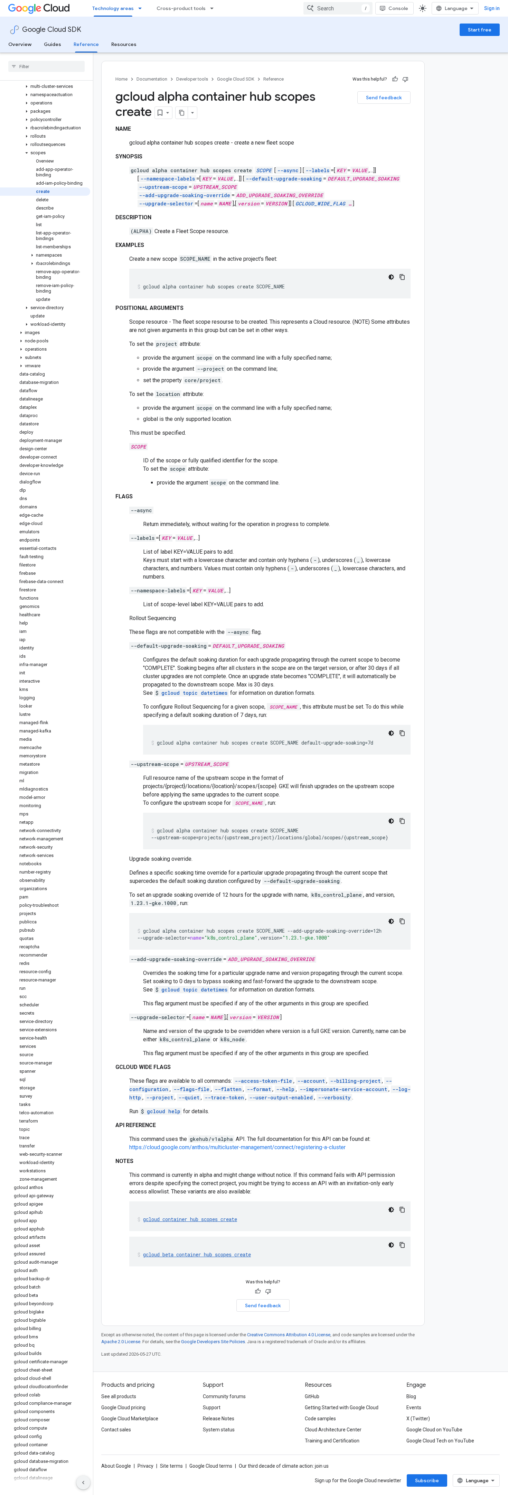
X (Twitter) (418, 1418)
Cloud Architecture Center (333, 1429)
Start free (479, 30)
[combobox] (338, 8)
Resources (124, 44)
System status (219, 1429)
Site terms (171, 1466)
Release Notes (218, 1418)
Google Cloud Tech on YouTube (440, 1440)
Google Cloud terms (210, 1466)
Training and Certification (332, 1440)
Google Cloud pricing (123, 1407)
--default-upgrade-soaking (284, 178)
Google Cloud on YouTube (434, 1429)
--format (259, 1089)
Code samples (320, 1418)
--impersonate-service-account (343, 1089)
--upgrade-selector (166, 203)
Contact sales (116, 1429)
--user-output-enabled (281, 1097)
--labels (317, 170)
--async (288, 170)
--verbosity (334, 1097)
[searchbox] (46, 66)
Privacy (145, 1466)
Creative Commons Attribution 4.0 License (288, 1334)
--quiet (188, 1097)
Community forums (224, 1396)
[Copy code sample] (402, 277)
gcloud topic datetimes (194, 693)
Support (211, 1407)
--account (311, 1081)
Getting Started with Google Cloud (341, 1407)
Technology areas (113, 8)
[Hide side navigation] (83, 1482)
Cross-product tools (181, 8)
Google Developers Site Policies (213, 1341)
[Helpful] (395, 79)
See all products (118, 1396)
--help (285, 1089)
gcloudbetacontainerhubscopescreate (197, 1254)
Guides (52, 44)
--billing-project (355, 1081)
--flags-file (191, 1089)
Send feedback (384, 97)
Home (121, 79)
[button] (45, 86)
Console (398, 8)
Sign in (492, 8)
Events (413, 1407)
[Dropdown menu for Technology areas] (142, 8)
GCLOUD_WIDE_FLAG (320, 203)
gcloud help (163, 1111)
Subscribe (427, 1480)
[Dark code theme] (391, 277)
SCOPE (264, 170)
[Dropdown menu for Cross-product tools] (214, 8)
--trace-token (224, 1097)
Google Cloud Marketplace (129, 1418)
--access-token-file (263, 1081)
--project (159, 1097)
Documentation (152, 79)
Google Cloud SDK (51, 29)
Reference (86, 44)
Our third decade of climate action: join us (284, 1466)
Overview (19, 44)
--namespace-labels (167, 178)
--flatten (228, 1089)
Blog (411, 1396)
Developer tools (192, 79)
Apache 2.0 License (120, 1341)
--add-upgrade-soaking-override (184, 195)
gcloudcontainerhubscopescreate (190, 1219)
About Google (116, 1466)
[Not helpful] (405, 79)
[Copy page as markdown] (182, 113)
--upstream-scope (163, 187)
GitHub (312, 1396)
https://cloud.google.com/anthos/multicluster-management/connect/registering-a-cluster (237, 1147)
